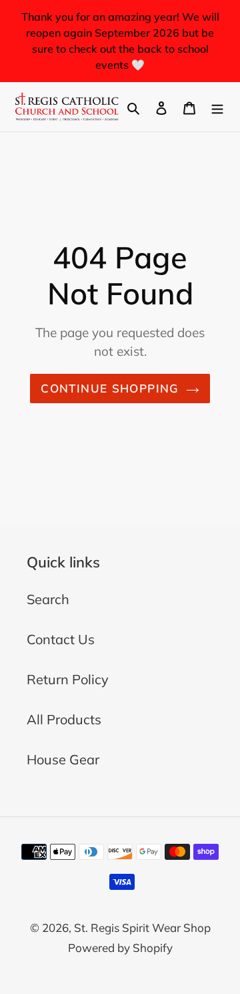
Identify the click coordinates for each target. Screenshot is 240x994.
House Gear (63, 759)
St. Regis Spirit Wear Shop (142, 928)
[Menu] (217, 106)
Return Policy (68, 679)
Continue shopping (110, 388)
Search (48, 599)
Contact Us (61, 639)
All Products (64, 719)
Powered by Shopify (120, 948)
